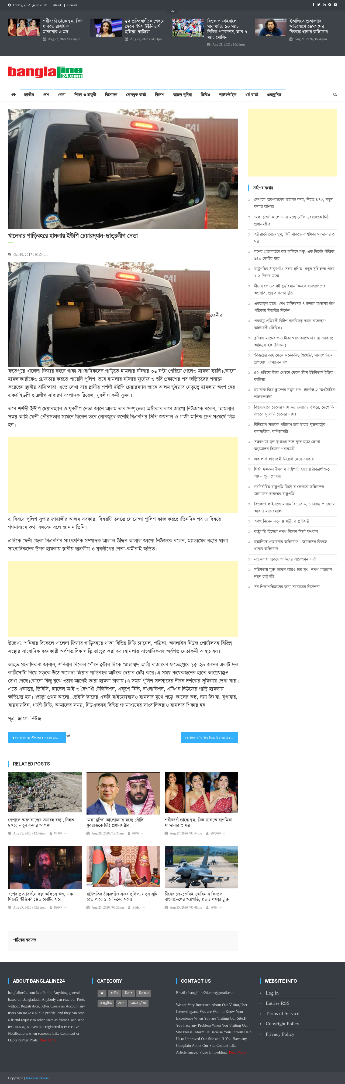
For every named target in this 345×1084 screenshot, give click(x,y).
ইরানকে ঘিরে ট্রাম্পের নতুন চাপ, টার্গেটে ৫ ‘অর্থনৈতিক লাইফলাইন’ (294, 393)
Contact (72, 5)
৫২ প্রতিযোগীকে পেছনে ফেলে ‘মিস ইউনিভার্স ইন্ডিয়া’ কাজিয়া (144, 27)
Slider (137, 908)
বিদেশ (159, 95)
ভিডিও (205, 95)
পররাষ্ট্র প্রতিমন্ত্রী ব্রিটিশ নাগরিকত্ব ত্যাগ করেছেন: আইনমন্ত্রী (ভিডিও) (290, 324)
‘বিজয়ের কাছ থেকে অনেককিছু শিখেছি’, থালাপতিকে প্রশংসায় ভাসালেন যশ (293, 358)
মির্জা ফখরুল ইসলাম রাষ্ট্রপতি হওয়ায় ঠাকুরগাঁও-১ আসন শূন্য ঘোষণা (292, 472)
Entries (277, 1003)
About (57, 5)
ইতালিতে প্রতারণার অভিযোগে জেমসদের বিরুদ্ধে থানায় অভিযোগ (308, 27)
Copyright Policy (282, 1024)
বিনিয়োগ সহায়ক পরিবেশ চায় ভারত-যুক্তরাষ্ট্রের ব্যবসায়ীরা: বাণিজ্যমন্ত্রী (289, 428)
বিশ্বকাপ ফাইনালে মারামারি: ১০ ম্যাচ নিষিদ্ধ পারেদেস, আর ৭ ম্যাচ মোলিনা (227, 29)
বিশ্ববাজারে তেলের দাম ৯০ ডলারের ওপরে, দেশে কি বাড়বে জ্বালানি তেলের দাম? (294, 410)
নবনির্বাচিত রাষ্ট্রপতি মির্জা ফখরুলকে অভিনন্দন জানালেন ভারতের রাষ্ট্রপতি (289, 490)
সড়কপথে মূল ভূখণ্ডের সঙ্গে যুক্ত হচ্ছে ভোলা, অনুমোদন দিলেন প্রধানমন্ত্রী (288, 445)
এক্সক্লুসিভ (274, 95)
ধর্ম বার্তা (251, 95)
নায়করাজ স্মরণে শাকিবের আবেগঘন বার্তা (285, 559)
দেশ (46, 95)
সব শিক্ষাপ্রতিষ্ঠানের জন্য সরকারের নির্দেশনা (287, 587)
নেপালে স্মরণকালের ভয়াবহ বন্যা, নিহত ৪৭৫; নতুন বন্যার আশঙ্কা (41, 823)
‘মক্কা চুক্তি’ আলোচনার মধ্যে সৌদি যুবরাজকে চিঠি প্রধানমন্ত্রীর (115, 823)
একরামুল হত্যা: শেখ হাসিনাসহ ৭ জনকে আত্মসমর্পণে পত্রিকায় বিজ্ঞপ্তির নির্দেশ (294, 307)
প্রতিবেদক (216, 834)
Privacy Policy (280, 1034)
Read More (48, 1040)
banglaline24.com (37, 1078)
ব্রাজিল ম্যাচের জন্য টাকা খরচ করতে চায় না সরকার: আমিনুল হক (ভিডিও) (293, 341)
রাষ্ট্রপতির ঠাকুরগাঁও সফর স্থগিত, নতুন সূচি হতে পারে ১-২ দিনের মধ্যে (122, 897)
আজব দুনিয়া (182, 95)
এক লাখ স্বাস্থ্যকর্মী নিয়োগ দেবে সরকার (284, 459)
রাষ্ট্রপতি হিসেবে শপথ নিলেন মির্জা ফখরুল (286, 531)
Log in (272, 993)
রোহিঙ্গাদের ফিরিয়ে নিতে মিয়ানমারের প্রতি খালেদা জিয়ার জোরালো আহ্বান (212, 738)
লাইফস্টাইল (227, 95)
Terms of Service (282, 1013)
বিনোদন (111, 95)
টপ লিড (58, 834)
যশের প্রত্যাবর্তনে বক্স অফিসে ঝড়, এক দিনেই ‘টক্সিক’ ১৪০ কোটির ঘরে (40, 897)
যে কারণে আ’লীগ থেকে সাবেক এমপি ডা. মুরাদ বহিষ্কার (40, 738)
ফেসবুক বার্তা (136, 95)
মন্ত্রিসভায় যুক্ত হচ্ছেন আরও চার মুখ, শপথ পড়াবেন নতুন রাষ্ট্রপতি (293, 573)
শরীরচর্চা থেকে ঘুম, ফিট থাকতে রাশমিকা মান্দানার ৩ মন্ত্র (62, 27)
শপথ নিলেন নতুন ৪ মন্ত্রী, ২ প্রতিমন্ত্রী (282, 521)
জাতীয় (29, 95)
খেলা (61, 95)
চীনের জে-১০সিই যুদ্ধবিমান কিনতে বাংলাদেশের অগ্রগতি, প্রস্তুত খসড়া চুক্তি (197, 897)
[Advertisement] (123, 475)
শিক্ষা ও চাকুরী (85, 95)
